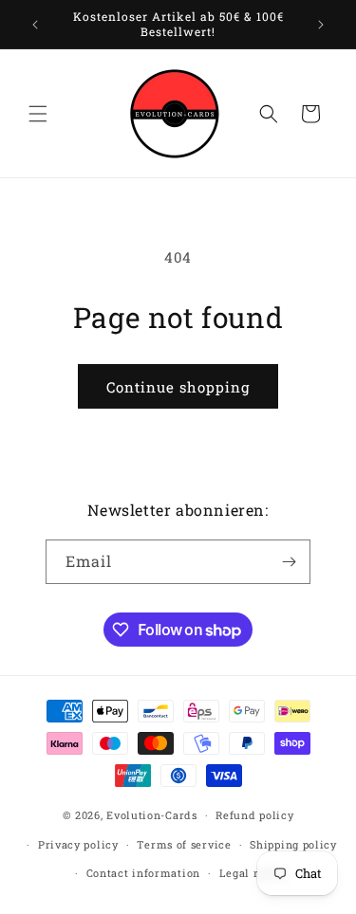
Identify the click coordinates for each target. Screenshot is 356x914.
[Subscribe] (288, 561)
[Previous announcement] (35, 25)
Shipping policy (293, 844)
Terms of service (184, 844)
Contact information (143, 873)
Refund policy (254, 815)
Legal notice (254, 873)
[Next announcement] (321, 25)
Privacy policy (78, 844)
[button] (38, 114)
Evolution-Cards (151, 815)
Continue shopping (178, 386)
